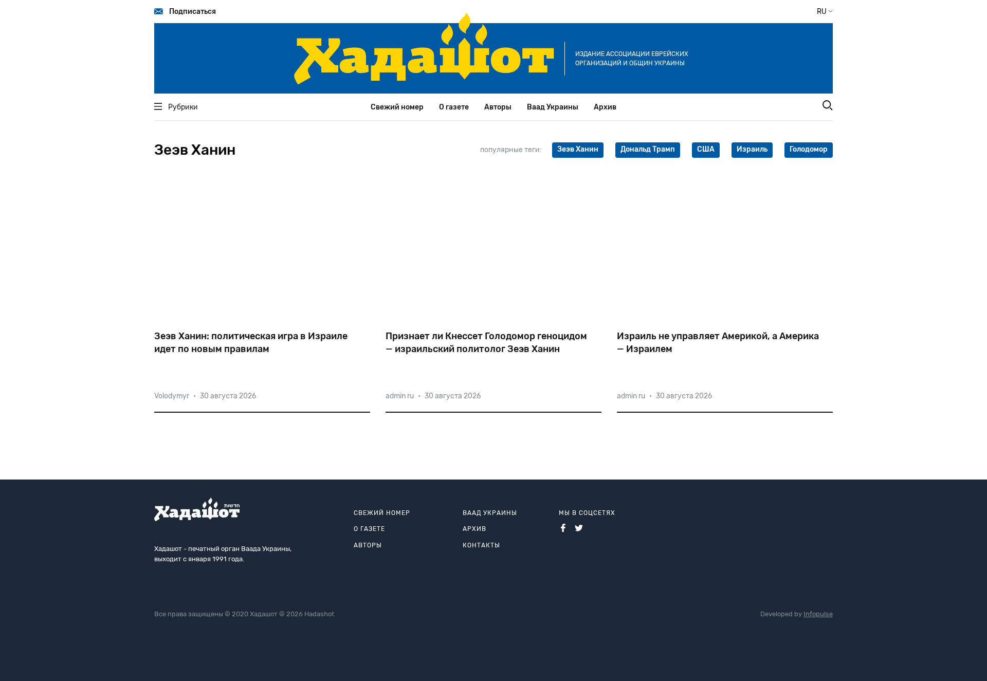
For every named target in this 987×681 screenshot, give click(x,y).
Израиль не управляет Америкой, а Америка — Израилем (718, 342)
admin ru (400, 396)
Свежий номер (397, 107)
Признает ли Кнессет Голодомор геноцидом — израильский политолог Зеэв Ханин (486, 342)
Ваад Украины (552, 107)
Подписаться (192, 11)
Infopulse (818, 614)
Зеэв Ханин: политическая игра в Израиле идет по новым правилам (251, 342)
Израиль (752, 149)
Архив (605, 107)
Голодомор (809, 149)
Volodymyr (171, 396)
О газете (454, 107)
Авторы (497, 107)
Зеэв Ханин (577, 149)
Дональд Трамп (647, 149)
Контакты (481, 545)
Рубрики (183, 107)
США (706, 149)
